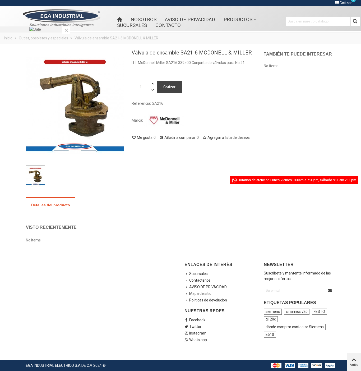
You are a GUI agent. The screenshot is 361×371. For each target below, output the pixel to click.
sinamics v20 (297, 311)
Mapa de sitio (200, 293)
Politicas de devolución (208, 300)
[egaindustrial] (61, 18)
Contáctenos (200, 280)
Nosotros (143, 19)
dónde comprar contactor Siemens (295, 327)
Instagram (197, 333)
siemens (273, 311)
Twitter (195, 326)
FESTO (319, 311)
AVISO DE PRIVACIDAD (190, 19)
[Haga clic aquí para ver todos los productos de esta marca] (164, 120)
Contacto (168, 25)
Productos (238, 19)
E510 (270, 334)
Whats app (198, 340)
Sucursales (132, 25)
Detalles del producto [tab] (50, 205)
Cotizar (169, 87)
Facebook (197, 320)
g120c (271, 319)
